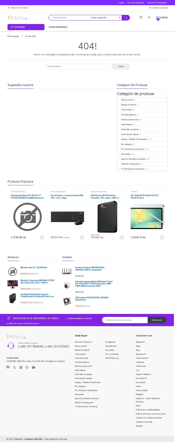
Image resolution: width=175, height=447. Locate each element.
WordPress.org (112, 358)
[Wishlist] (140, 17)
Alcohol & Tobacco (83, 342)
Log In (121, 3)
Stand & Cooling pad (130, 164)
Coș (137, 370)
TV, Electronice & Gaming (132, 169)
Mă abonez (157, 320)
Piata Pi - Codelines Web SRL (29, 439)
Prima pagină (13, 36)
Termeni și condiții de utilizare (149, 418)
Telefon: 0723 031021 (19, 8)
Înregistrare (110, 342)
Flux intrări (109, 350)
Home (138, 386)
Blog (138, 350)
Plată (138, 406)
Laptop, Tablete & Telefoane (134, 139)
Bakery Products (128, 104)
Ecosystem (140, 382)
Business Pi (141, 354)
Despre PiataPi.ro (143, 374)
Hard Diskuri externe (99, 191)
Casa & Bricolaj (81, 358)
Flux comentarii (112, 354)
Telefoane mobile (18, 191)
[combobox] (69, 17)
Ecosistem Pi (141, 378)
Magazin (139, 394)
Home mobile (142, 390)
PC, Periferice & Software (132, 149)
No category (126, 144)
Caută (120, 66)
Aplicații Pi (140, 342)
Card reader (126, 109)
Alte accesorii (127, 100)
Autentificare (110, 346)
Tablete (134, 191)
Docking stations (128, 114)
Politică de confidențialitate (148, 410)
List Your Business (135, 3)
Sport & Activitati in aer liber (133, 159)
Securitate (125, 154)
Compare (140, 362)
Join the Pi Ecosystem (157, 3)
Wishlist (139, 426)
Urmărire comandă (159, 8)
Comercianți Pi (142, 358)
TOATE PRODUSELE (58, 27)
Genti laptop (126, 124)
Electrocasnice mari (129, 119)
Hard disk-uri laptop (130, 129)
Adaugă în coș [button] (40, 237)
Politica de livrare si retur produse (151, 414)
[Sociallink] (7, 367)
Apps (138, 346)
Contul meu (141, 366)
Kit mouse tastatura (58, 191)
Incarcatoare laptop (129, 134)
